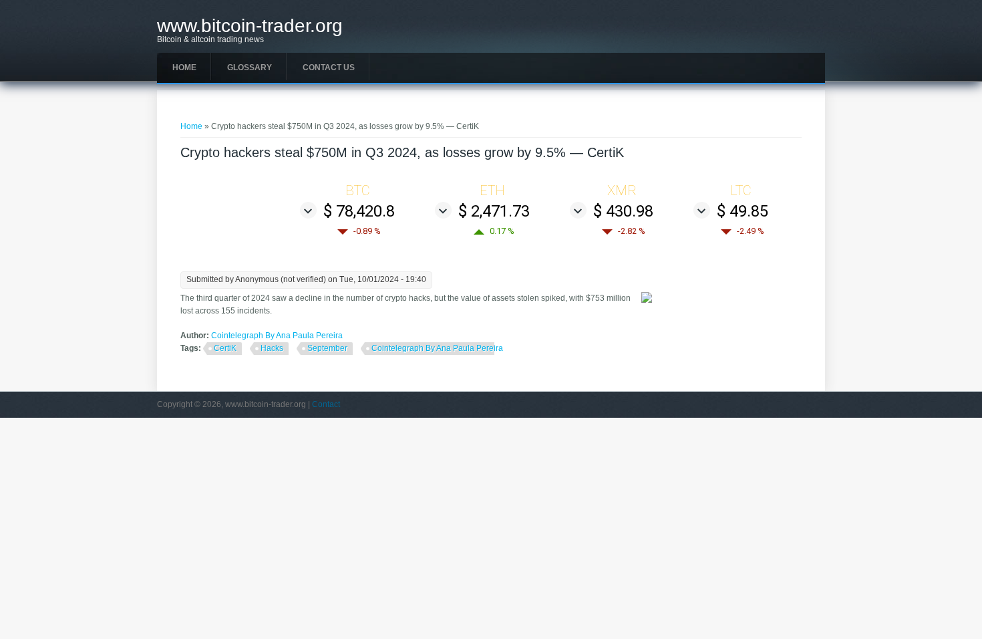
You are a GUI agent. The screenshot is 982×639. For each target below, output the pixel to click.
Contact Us (329, 67)
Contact (326, 404)
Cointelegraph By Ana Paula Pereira (277, 335)
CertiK (225, 348)
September (327, 348)
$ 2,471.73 (494, 211)
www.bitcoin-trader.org (250, 26)
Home (184, 67)
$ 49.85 (742, 211)
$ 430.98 (623, 211)
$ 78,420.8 (359, 211)
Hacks (272, 348)
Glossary (249, 67)
